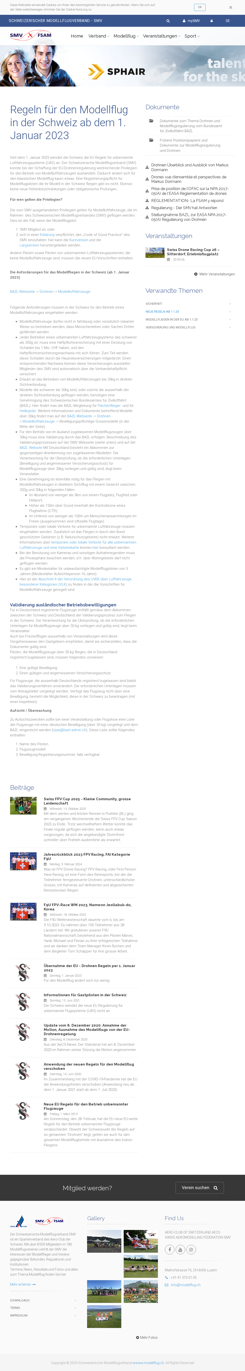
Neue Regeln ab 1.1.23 (162, 311)
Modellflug (124, 35)
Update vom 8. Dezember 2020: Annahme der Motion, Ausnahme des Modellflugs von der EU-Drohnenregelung (87, 1029)
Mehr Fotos (149, 1337)
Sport (190, 35)
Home (77, 35)
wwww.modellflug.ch (148, 1363)
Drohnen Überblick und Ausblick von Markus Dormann (189, 167)
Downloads (20, 1300)
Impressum (19, 1315)
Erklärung (47, 235)
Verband (97, 35)
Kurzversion (78, 240)
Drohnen (46, 291)
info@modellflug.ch (185, 1285)
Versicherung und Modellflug (170, 327)
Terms (15, 1308)
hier (96, 547)
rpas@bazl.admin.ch (69, 730)
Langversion (29, 245)
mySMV (194, 21)
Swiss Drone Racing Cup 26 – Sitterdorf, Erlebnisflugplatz (193, 252)
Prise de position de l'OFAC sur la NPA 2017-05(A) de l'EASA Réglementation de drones (190, 191)
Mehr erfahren (20, 1284)
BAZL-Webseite (22, 291)
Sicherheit (154, 303)
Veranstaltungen (160, 35)
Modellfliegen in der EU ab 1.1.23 (172, 319)
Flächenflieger (109, 405)
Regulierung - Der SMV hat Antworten (184, 207)
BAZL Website (31, 448)
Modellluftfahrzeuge (74, 291)
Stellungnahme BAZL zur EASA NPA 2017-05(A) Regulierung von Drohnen (189, 217)
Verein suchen (195, 1187)
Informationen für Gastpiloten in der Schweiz (85, 995)
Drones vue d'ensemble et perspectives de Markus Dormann (188, 179)
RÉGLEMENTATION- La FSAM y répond (187, 200)
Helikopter (28, 411)
